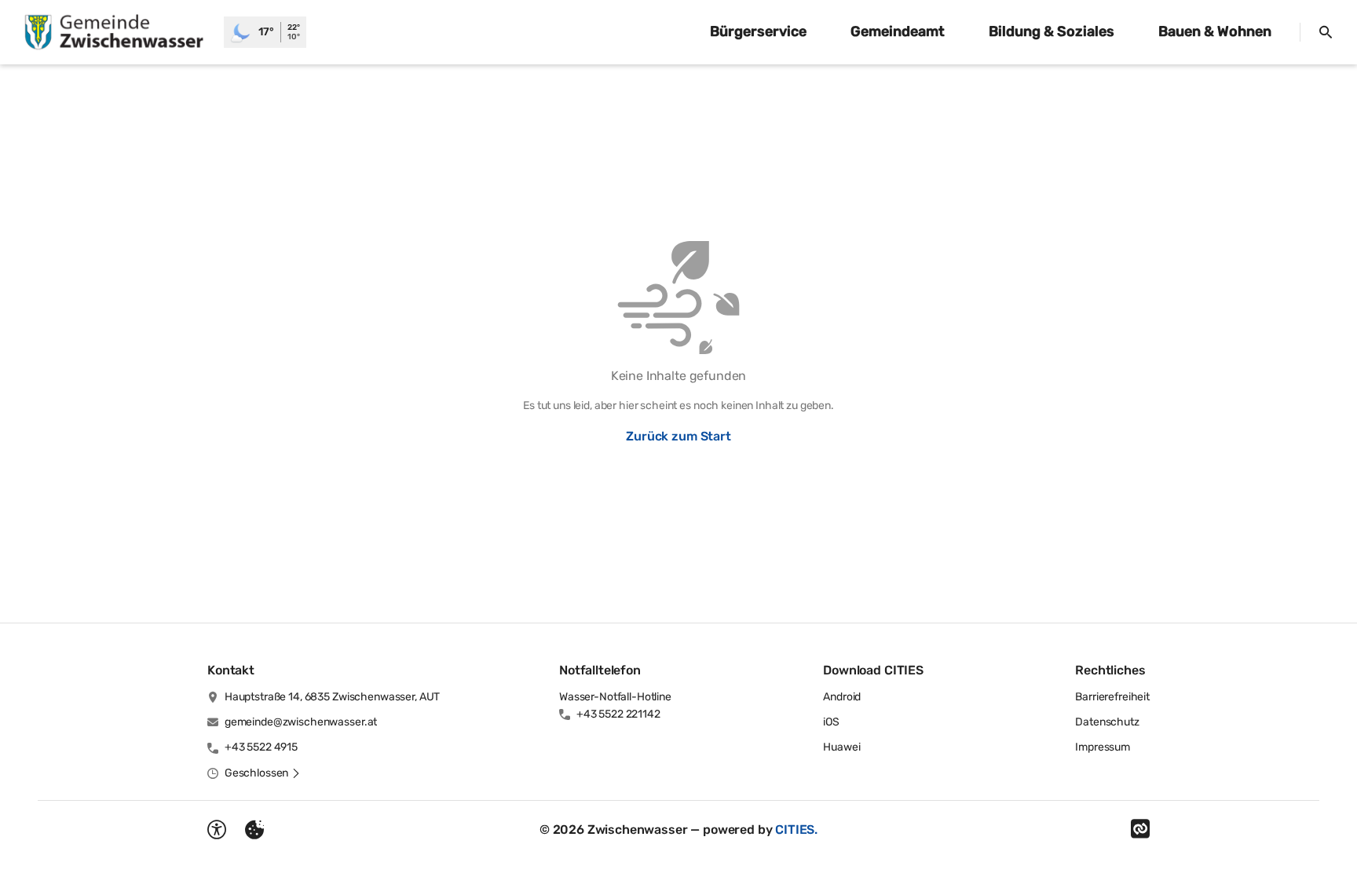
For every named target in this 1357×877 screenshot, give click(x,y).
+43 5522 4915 (261, 747)
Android (842, 696)
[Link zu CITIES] (1140, 829)
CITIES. (796, 829)
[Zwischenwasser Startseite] (112, 32)
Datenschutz (1107, 722)
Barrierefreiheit (1112, 696)
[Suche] (1325, 32)
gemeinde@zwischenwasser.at (301, 722)
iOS (831, 722)
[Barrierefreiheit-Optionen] (216, 829)
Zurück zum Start (678, 436)
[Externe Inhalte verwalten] (254, 829)
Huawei (841, 747)
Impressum (1102, 747)
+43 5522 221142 (618, 714)
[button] (263, 773)
